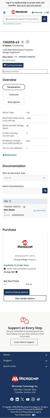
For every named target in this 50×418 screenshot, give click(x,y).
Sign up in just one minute (29, 5)
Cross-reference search (12, 24)
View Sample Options (25, 298)
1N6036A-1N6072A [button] (27, 56)
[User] (39, 12)
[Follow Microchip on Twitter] (22, 400)
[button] (9, 59)
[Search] (44, 19)
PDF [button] (15, 56)
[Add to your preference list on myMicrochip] (22, 42)
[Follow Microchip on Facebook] (11, 400)
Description (14, 102)
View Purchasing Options (16, 292)
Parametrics (13, 87)
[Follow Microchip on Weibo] (38, 400)
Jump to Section (12, 71)
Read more (10, 154)
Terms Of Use (16, 412)
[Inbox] (48, 12)
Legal (37, 412)
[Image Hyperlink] (19, 13)
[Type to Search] (44, 190)
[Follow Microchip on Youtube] (27, 399)
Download (40, 210)
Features (14, 94)
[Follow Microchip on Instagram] (33, 400)
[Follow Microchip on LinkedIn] (17, 400)
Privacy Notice (28, 412)
